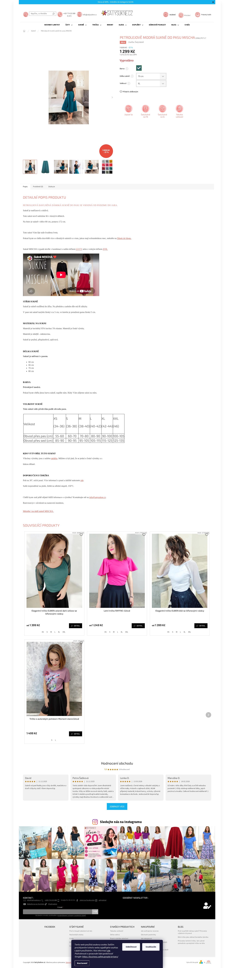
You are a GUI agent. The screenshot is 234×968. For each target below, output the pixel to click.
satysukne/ (102, 900)
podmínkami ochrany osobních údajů (72, 915)
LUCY (79, 249)
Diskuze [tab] (51, 186)
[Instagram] (162, 112)
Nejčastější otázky (76, 934)
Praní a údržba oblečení (119, 938)
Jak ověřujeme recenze (150, 931)
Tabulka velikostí (116, 931)
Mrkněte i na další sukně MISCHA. (38, 511)
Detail (77, 625)
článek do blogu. (124, 238)
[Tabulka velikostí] (179, 112)
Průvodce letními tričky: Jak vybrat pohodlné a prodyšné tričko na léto (191, 942)
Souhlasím (151, 946)
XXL (64, 632)
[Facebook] (145, 112)
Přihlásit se (95, 911)
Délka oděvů (115, 934)
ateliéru (54, 458)
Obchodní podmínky (148, 934)
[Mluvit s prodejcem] (128, 112)
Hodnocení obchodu (117, 763)
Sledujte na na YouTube (35, 904)
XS (43, 632)
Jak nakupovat (146, 938)
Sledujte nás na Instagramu (121, 821)
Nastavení (82, 963)
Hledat (53, 13)
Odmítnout (131, 946)
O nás (71, 938)
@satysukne (52, 904)
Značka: (136, 42)
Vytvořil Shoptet (192, 962)
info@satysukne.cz (97, 497)
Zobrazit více (117, 806)
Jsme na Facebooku (87, 900)
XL (59, 632)
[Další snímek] (112, 97)
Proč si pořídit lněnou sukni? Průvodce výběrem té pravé (192, 932)
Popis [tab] (25, 186)
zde (108, 950)
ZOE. (105, 249)
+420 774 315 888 (51, 900)
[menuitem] (52, 25)
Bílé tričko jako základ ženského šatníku (193, 937)
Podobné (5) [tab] (38, 186)
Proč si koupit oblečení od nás (80, 931)
